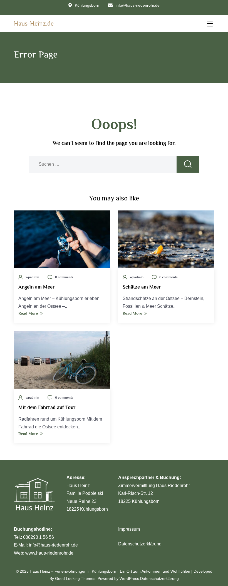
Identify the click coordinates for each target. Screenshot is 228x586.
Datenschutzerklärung (140, 544)
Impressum (129, 529)
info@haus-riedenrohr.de (138, 5)
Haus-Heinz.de (34, 23)
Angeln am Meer (36, 287)
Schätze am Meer (142, 287)
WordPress (129, 578)
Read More (28, 313)
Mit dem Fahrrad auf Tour (47, 407)
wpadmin (32, 277)
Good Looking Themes (75, 578)
